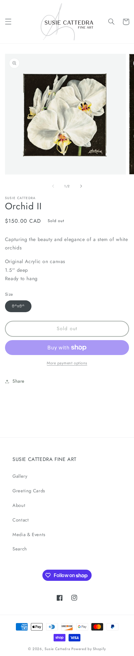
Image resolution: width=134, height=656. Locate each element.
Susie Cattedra (57, 648)
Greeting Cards (28, 490)
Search (19, 548)
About (18, 505)
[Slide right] (81, 186)
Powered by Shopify (88, 648)
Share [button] (18, 381)
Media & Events (28, 534)
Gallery (19, 476)
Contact (20, 520)
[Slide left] (53, 186)
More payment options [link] (67, 363)
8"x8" (21, 307)
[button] (8, 22)
